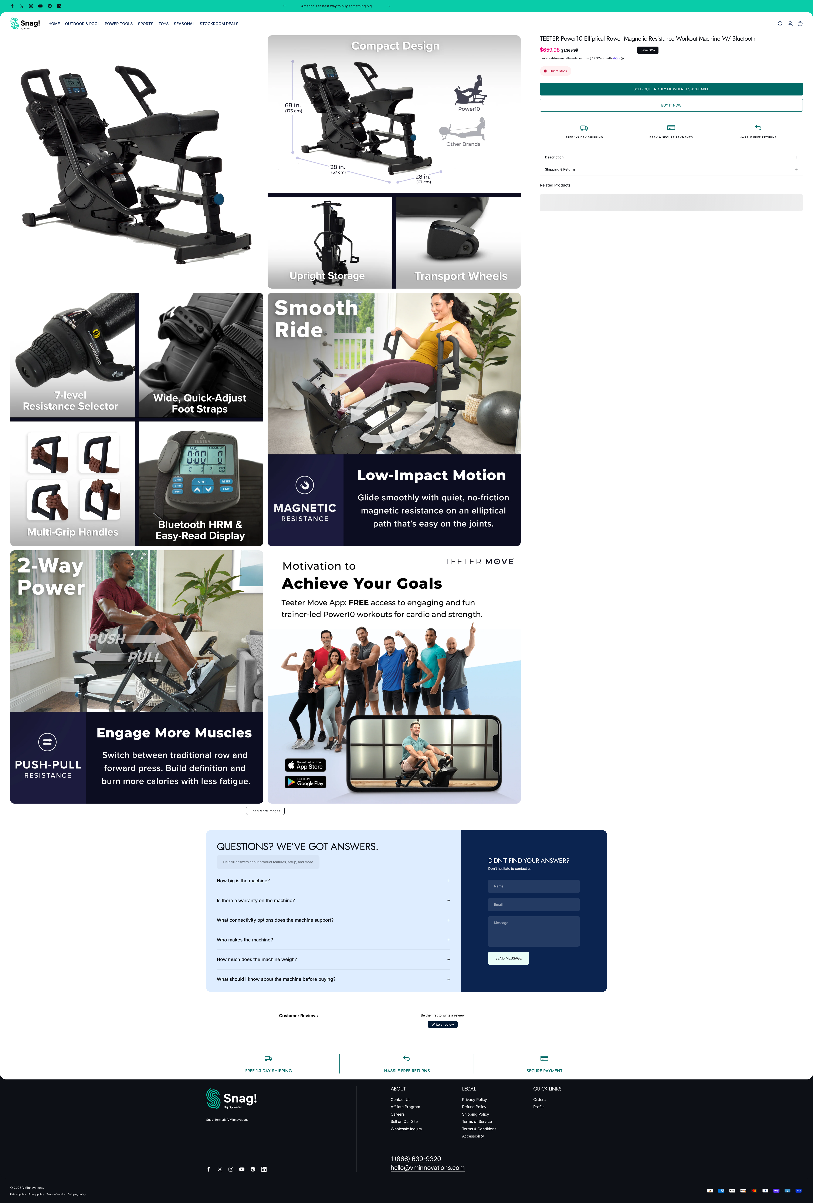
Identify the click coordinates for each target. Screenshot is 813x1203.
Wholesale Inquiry (406, 1129)
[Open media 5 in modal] (136, 677)
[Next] (389, 6)
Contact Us (400, 1099)
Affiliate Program (405, 1107)
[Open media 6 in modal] (394, 677)
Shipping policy (77, 1194)
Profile (539, 1107)
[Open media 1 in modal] (136, 162)
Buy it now (671, 105)
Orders (539, 1099)
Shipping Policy (475, 1114)
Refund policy (18, 1194)
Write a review (442, 1024)
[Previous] (284, 6)
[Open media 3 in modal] (136, 419)
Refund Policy (474, 1107)
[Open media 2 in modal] (394, 162)
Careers (398, 1114)
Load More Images (265, 811)
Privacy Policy (474, 1099)
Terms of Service (477, 1121)
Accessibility (473, 1136)
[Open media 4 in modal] (394, 419)
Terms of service (56, 1194)
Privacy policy (36, 1194)
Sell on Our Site (404, 1121)
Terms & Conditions (479, 1129)
